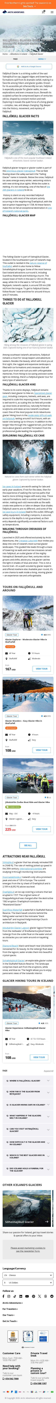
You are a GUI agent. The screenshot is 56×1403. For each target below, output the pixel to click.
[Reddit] (52, 1296)
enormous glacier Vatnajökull (20, 170)
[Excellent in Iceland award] (28, 1336)
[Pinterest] (33, 1296)
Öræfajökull (8, 891)
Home (5, 54)
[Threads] (45, 1296)
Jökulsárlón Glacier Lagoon (16, 927)
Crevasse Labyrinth (28, 540)
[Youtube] (27, 1296)
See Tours (28, 6)
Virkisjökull (8, 862)
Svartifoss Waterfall (12, 909)
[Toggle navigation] (52, 12)
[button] (28, 1080)
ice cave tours (9, 511)
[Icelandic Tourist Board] (43, 1336)
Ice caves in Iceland (12, 486)
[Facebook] (3, 1296)
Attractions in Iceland (18, 54)
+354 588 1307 (39, 1383)
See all (28, 845)
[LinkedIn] (21, 1296)
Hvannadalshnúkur (12, 877)
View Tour (41, 668)
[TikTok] (15, 1296)
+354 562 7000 (11, 1378)
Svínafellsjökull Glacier (13, 960)
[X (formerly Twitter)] (40, 1296)
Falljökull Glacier (36, 54)
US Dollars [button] (11, 1282)
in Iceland (21, 511)
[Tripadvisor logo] (13, 1336)
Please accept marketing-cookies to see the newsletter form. (28, 1250)
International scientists (31, 868)
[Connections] (28, 1347)
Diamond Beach (10, 945)
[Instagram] (9, 1296)
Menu (41, 59)
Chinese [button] (10, 1275)
